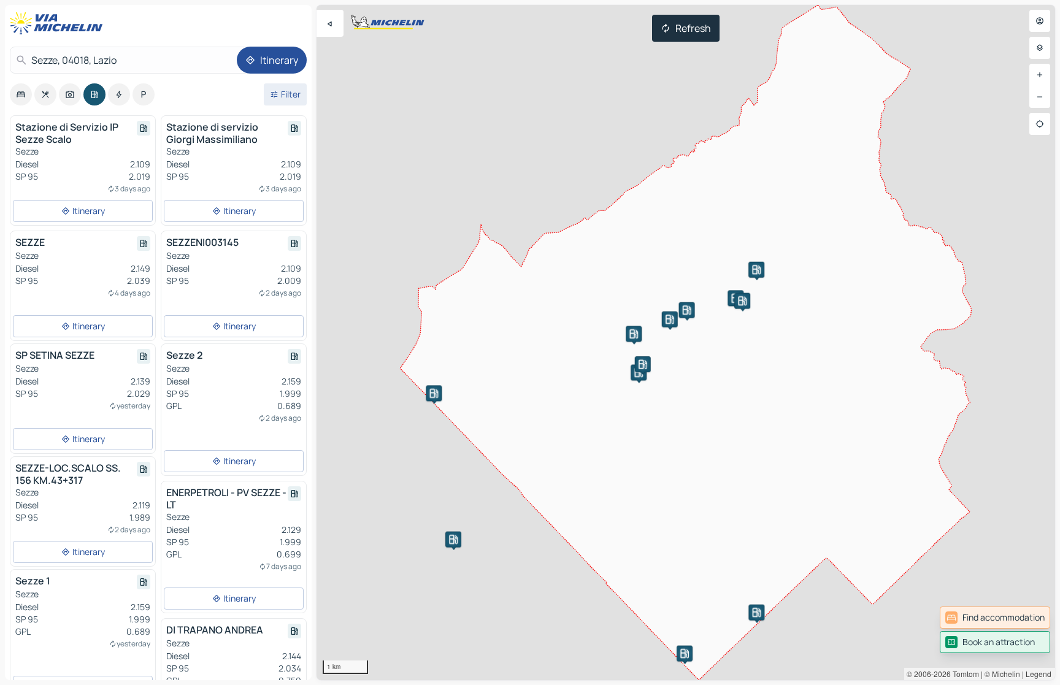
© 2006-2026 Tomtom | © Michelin (963, 673)
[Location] (1039, 124)
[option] (21, 94)
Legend (1038, 673)
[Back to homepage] (59, 23)
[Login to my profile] (1039, 21)
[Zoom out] (1039, 97)
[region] (686, 342)
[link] (995, 618)
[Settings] (1039, 48)
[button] (687, 310)
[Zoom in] (1039, 75)
